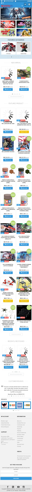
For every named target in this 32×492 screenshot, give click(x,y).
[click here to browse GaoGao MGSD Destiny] (24, 73)
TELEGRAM (3, 444)
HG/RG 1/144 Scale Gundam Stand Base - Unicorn (8, 294)
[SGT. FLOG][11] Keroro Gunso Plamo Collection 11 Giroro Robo (8, 360)
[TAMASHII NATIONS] (5, 405)
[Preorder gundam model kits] (24, 32)
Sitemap (19, 446)
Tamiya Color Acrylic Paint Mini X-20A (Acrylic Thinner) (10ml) (24, 209)
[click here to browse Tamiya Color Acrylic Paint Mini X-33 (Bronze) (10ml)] (8, 199)
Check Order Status (5, 424)
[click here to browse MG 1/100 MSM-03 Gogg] (8, 143)
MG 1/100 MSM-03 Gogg (8, 151)
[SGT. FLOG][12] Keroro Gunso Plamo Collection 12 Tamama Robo (23, 360)
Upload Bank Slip (5, 422)
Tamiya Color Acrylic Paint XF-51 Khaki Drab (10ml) (24, 181)
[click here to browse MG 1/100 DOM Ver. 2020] (8, 115)
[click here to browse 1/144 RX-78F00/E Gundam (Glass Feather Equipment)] (24, 256)
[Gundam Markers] (27, 405)
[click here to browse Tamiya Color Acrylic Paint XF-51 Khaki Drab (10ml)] (24, 171)
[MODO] (19, 405)
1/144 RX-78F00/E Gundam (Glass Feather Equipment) (24, 266)
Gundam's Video (20, 434)
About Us (19, 420)
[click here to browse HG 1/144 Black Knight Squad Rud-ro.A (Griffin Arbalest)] (8, 228)
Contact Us (19, 440)
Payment (19, 428)
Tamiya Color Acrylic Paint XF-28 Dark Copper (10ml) (8, 181)
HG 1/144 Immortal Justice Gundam (8, 265)
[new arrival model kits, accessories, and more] (8, 24)
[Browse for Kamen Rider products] (8, 47)
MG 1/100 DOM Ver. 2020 (8, 123)
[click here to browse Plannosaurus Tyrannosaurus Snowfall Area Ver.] (8, 73)
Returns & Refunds (21, 432)
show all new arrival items (16, 96)
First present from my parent (24, 455)
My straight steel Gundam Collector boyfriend (23, 458)
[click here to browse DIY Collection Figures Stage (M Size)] (24, 312)
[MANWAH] (12, 405)
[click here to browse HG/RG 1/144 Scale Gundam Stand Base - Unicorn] (8, 284)
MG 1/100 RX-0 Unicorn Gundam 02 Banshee (24, 152)
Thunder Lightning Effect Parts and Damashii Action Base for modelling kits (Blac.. (8, 323)
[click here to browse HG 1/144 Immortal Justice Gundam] (8, 256)
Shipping (19, 430)
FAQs (18, 442)
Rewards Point (20, 444)
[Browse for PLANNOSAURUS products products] (24, 47)
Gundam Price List (21, 422)
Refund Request (5, 426)
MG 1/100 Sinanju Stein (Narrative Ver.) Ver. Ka (24, 124)
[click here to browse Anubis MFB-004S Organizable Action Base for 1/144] (24, 284)
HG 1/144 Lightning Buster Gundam (24, 236)
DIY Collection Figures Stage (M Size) (24, 321)
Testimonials (20, 438)
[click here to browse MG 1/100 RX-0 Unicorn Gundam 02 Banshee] (24, 143)
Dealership (19, 426)
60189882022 (5, 442)
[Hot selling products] (24, 24)
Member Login (4, 420)
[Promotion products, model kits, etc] (8, 32)
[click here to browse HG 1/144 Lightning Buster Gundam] (24, 228)
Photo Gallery (20, 436)
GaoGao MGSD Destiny (24, 81)
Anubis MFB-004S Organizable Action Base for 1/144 (24, 294)
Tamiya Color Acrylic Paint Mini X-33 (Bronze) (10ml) (8, 209)
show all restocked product (16, 374)
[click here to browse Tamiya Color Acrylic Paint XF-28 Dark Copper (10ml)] (8, 171)
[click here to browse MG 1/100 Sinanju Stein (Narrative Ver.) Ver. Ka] (24, 115)
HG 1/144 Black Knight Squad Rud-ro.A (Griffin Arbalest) (8, 237)
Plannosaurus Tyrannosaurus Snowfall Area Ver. (8, 82)
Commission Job (21, 424)
